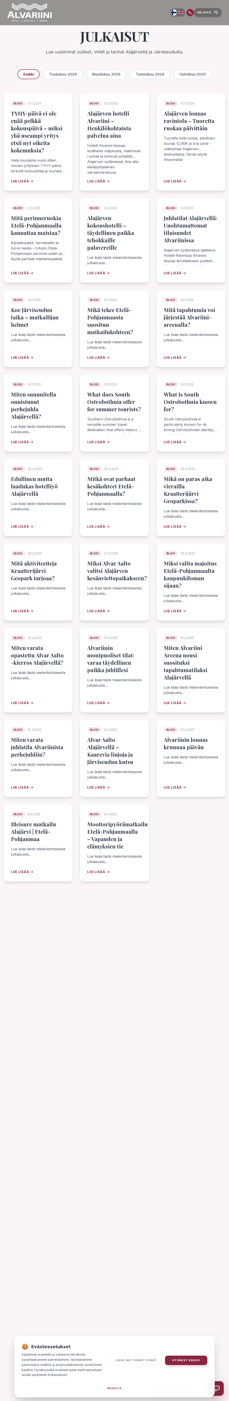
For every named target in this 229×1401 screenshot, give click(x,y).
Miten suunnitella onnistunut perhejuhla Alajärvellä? (33, 405)
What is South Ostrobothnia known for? (190, 402)
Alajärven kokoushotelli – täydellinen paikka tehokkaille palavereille (110, 232)
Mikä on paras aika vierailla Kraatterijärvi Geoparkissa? (188, 489)
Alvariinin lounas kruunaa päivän (186, 743)
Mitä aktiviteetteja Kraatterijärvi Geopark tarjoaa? (34, 571)
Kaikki (28, 74)
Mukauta (115, 1388)
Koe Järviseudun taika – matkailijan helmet (35, 317)
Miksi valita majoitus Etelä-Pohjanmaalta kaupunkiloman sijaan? (190, 574)
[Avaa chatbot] (216, 1388)
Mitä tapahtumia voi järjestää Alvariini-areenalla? (189, 317)
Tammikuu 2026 (150, 74)
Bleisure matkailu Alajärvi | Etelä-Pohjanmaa (33, 831)
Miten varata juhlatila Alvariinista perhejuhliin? (37, 747)
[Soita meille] (190, 12)
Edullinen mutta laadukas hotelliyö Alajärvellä (34, 486)
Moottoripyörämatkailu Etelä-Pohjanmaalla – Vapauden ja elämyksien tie (117, 835)
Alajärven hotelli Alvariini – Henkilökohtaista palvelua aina (109, 124)
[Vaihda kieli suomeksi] (173, 12)
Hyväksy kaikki (186, 1360)
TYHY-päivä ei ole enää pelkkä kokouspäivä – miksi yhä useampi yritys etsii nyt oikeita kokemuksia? (36, 132)
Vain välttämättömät (136, 1360)
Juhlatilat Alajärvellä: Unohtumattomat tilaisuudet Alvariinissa (190, 229)
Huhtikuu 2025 (193, 74)
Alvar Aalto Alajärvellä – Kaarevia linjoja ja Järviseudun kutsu (110, 750)
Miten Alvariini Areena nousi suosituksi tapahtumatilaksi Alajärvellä (185, 662)
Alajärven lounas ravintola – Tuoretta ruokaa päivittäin (189, 121)
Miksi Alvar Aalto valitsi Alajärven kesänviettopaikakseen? (117, 571)
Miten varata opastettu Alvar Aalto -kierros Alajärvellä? (37, 655)
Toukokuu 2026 (63, 74)
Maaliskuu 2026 (106, 74)
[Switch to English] (181, 12)
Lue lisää (20, 181)
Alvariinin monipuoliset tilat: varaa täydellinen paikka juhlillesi (110, 658)
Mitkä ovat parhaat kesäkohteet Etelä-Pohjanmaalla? (111, 486)
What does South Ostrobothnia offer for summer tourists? (114, 402)
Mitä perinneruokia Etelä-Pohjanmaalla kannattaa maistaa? (36, 225)
